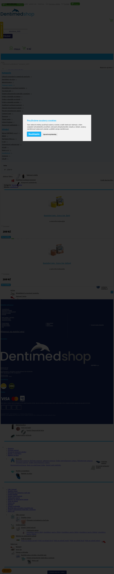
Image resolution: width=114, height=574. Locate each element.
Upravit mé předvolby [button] (49, 134)
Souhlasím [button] (34, 134)
